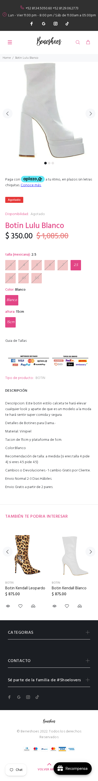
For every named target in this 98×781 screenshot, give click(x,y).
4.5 (23, 278)
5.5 (36, 278)
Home (7, 58)
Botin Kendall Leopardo (25, 588)
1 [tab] (45, 163)
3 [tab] (52, 163)
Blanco (12, 300)
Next (90, 113)
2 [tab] (49, 163)
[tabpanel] (49, 110)
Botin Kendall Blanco (69, 588)
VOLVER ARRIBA (49, 769)
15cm (10, 322)
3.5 (11, 278)
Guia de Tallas (16, 341)
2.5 (76, 265)
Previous (8, 113)
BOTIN (40, 378)
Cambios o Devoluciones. (25, 470)
